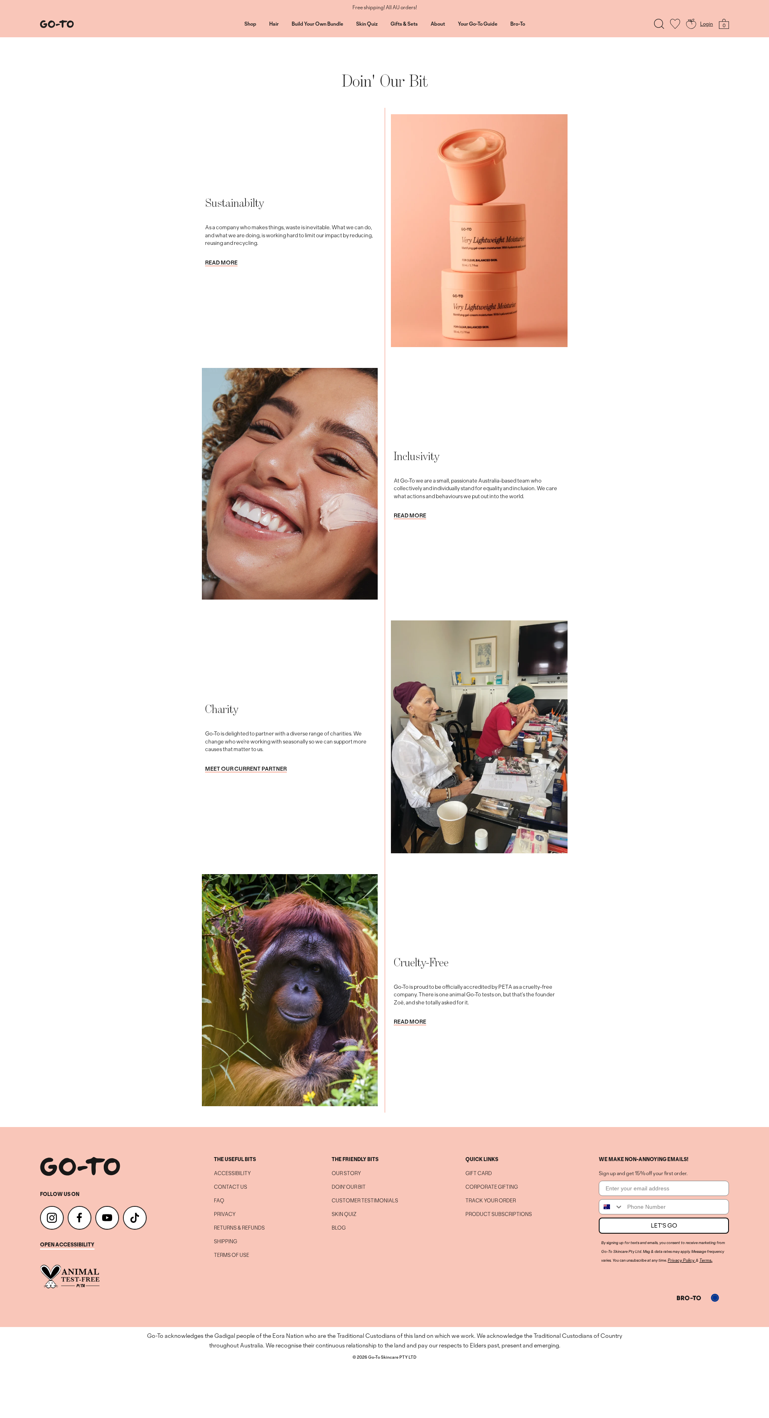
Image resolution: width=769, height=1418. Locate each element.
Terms (705, 1260)
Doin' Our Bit (349, 1187)
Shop (250, 24)
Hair (274, 24)
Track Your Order (490, 1200)
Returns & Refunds (239, 1228)
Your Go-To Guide (477, 24)
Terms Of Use (231, 1255)
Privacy (225, 1214)
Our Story (346, 1173)
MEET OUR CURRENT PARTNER (246, 769)
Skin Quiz (367, 24)
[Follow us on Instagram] (52, 1218)
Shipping (225, 1241)
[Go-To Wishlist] (675, 24)
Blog (339, 1228)
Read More (221, 263)
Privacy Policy (681, 1260)
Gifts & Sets (404, 24)
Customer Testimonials (365, 1200)
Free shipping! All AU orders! (384, 7)
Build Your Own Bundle (317, 24)
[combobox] (611, 1207)
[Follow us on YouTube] (107, 1218)
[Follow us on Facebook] (79, 1218)
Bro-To (517, 24)
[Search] (659, 24)
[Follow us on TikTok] (135, 1218)
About (438, 24)
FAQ (219, 1200)
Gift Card (478, 1173)
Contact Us (230, 1187)
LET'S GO (664, 1225)
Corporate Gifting (491, 1187)
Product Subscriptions (498, 1214)
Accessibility (232, 1173)
